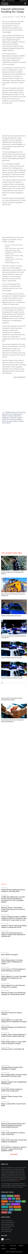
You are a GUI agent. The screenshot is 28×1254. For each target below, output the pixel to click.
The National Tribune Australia (15, 1251)
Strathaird (21, 421)
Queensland (11, 1201)
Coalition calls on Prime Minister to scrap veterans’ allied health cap (13, 1035)
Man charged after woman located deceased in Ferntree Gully (14, 1075)
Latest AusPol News (6, 1231)
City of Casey (21, 412)
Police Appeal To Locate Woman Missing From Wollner (13, 986)
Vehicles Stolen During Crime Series (11, 1097)
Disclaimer (21, 1245)
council (23, 1201)
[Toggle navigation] (25, 3)
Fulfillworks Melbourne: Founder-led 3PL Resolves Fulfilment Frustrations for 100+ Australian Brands (13, 899)
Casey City (15, 412)
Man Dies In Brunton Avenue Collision (11, 1013)
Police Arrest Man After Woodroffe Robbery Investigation (14, 1141)
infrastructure (5, 419)
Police (9, 1198)
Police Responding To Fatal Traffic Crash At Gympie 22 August (13, 1042)
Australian (16, 1196)
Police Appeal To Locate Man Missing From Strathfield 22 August (14, 1020)
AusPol (3, 1204)
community (4, 1198)
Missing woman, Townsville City (12, 1049)
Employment (5, 417)
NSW (13, 1198)
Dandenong (16, 414)
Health (10, 1207)
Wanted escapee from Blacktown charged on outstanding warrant (13, 993)
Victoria (4, 423)
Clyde (3, 414)
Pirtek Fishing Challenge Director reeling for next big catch (13, 890)
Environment (5, 1207)
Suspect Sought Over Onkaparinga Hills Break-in (13, 1083)
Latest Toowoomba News (7, 1222)
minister (8, 1204)
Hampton (19, 417)
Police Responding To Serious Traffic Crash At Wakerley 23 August (12, 961)
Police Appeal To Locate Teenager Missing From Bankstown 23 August (13, 978)
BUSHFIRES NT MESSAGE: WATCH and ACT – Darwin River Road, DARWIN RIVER (13, 1149)
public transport (13, 421)
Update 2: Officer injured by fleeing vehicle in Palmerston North (14, 926)
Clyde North (9, 414)
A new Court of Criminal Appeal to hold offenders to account (13, 970)
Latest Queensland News (7, 1224)
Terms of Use (13, 1245)
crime (9, 1212)
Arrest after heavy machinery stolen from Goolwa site (11, 1090)
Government (12, 417)
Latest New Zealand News (8, 1226)
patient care (5, 421)
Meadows (19, 419)
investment (4, 1212)
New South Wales (16, 1204)
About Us (3, 1245)
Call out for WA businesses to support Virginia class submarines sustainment (13, 934)
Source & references (19, 377)
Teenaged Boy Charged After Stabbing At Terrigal (12, 1068)
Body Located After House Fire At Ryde (13, 1104)
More (18, 1180)
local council (13, 419)
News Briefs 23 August (9, 954)
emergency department (14, 416)
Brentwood (8, 412)
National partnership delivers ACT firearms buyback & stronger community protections (13, 1125)
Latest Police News (6, 1228)
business (11, 1209)
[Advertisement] (14, 120)
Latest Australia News (6, 1220)
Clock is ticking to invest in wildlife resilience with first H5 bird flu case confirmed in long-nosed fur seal (14, 918)
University (18, 1201)
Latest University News (7, 1229)
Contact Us (3, 1248)
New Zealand (5, 1209)
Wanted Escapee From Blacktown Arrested (13, 1028)
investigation (18, 1209)
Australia (4, 1196)
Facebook (7, 1239)
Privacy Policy (13, 1248)
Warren (9, 423)
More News (14, 1154)
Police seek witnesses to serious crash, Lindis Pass (13, 1133)
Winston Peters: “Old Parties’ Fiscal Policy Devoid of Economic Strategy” (13, 909)
